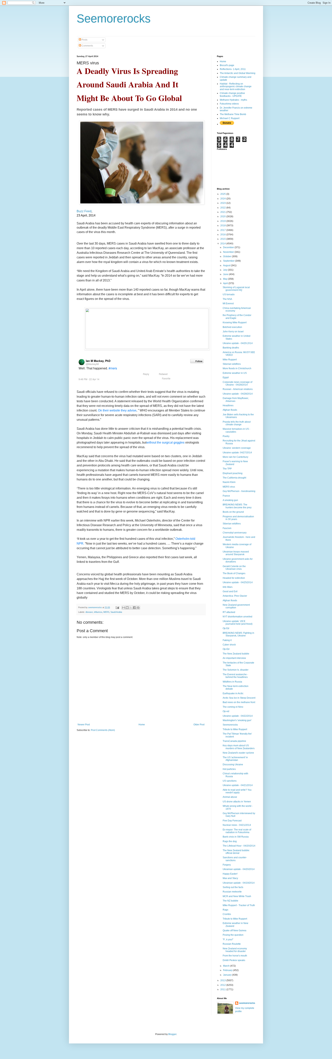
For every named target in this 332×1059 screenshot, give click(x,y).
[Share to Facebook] (134, 608)
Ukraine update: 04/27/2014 (237, 452)
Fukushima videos (229, 103)
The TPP (227, 468)
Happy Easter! (230, 873)
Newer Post (84, 724)
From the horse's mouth (235, 955)
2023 (223, 203)
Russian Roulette (232, 944)
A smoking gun (230, 500)
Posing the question (233, 935)
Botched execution (232, 327)
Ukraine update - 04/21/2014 (238, 785)
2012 (223, 985)
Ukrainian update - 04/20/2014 (239, 869)
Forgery (227, 864)
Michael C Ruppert (229, 118)
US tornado (229, 294)
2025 (223, 194)
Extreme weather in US (235, 373)
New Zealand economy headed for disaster (235, 950)
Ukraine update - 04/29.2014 (238, 343)
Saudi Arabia (116, 612)
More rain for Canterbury (235, 457)
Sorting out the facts (233, 887)
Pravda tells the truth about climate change (237, 423)
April (225, 283)
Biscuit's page (227, 65)
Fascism (227, 528)
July (225, 270)
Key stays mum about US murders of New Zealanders (239, 747)
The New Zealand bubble (236, 653)
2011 (223, 989)
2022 (223, 207)
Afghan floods (230, 410)
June (226, 274)
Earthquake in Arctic (233, 693)
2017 (223, 230)
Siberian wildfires (232, 364)
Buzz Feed (84, 211)
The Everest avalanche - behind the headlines (235, 675)
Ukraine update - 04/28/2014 (238, 393)
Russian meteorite (232, 891)
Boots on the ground (233, 512)
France (226, 495)
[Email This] (123, 608)
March (226, 965)
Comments (87, 45)
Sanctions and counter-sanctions (235, 859)
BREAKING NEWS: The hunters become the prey (237, 506)
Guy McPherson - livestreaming (239, 491)
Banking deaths (231, 347)
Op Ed (226, 628)
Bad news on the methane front (239, 702)
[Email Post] (117, 607)
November (229, 252)
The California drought (234, 477)
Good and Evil (230, 591)
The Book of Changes (234, 573)
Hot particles (229, 769)
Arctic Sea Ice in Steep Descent (239, 698)
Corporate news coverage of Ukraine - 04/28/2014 (237, 383)
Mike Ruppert (230, 359)
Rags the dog (230, 841)
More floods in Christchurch (237, 368)
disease (89, 612)
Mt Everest (228, 303)
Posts (84, 39)
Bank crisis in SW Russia (236, 836)
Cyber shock (229, 644)
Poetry (226, 436)
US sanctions (230, 781)
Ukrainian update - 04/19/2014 (239, 883)
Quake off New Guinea (234, 930)
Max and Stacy (230, 878)
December (229, 247)
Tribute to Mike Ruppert (235, 729)
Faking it (227, 640)
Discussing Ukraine (233, 764)
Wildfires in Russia (232, 681)
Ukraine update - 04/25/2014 (238, 582)
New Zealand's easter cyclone (238, 752)
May (225, 279)
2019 (223, 221)
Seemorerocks (114, 18)
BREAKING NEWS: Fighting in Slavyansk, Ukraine (238, 634)
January (227, 975)
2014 (223, 243)
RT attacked (229, 612)
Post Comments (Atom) (103, 730)
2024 (223, 198)
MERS (106, 612)
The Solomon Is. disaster (235, 669)
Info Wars (227, 587)
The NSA (227, 299)
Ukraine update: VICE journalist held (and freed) (237, 622)
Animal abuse (230, 797)
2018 (223, 225)
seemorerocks (247, 1003)
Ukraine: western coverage (237, 448)
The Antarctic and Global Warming (237, 73)
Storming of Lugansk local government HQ (236, 288)
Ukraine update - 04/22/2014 (238, 716)
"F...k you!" (228, 939)
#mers (113, 368)
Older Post (198, 724)
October (227, 256)
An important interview (234, 658)
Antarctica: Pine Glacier (235, 596)
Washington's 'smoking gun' (237, 720)
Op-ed (226, 711)
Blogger (172, 1034)
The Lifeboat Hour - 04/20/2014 (239, 845)
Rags (225, 909)
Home (142, 724)
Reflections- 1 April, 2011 (233, 69)
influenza (98, 612)
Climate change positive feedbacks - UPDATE (232, 94)
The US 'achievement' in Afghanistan (235, 758)
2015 (223, 239)
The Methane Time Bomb (233, 114)
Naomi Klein (229, 482)
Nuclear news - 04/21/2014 (237, 825)
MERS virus (229, 486)
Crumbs (227, 914)
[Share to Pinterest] (138, 608)
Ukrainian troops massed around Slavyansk (236, 553)
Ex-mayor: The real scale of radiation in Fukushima (237, 831)
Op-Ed (226, 649)
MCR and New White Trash (237, 896)
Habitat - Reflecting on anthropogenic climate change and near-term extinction (235, 86)
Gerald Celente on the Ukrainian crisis (234, 567)
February (228, 970)
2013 (223, 980)
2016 (223, 234)
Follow (198, 361)
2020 (223, 216)
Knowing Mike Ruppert (235, 322)
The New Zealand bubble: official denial (236, 851)
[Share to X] (131, 608)
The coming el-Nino (233, 707)
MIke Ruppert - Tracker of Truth (239, 905)
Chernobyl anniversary (235, 532)
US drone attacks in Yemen (237, 801)
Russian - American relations (238, 389)
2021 (223, 212)
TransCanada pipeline (234, 741)
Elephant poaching (232, 473)
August (227, 265)
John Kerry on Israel (233, 331)
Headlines (228, 405)
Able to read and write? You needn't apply (237, 791)
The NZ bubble (230, 900)
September (229, 261)
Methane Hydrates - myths (233, 100)
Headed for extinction (234, 578)
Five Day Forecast (232, 820)
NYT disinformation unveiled (237, 616)
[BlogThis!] (127, 608)
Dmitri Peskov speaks (234, 960)
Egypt (226, 377)
